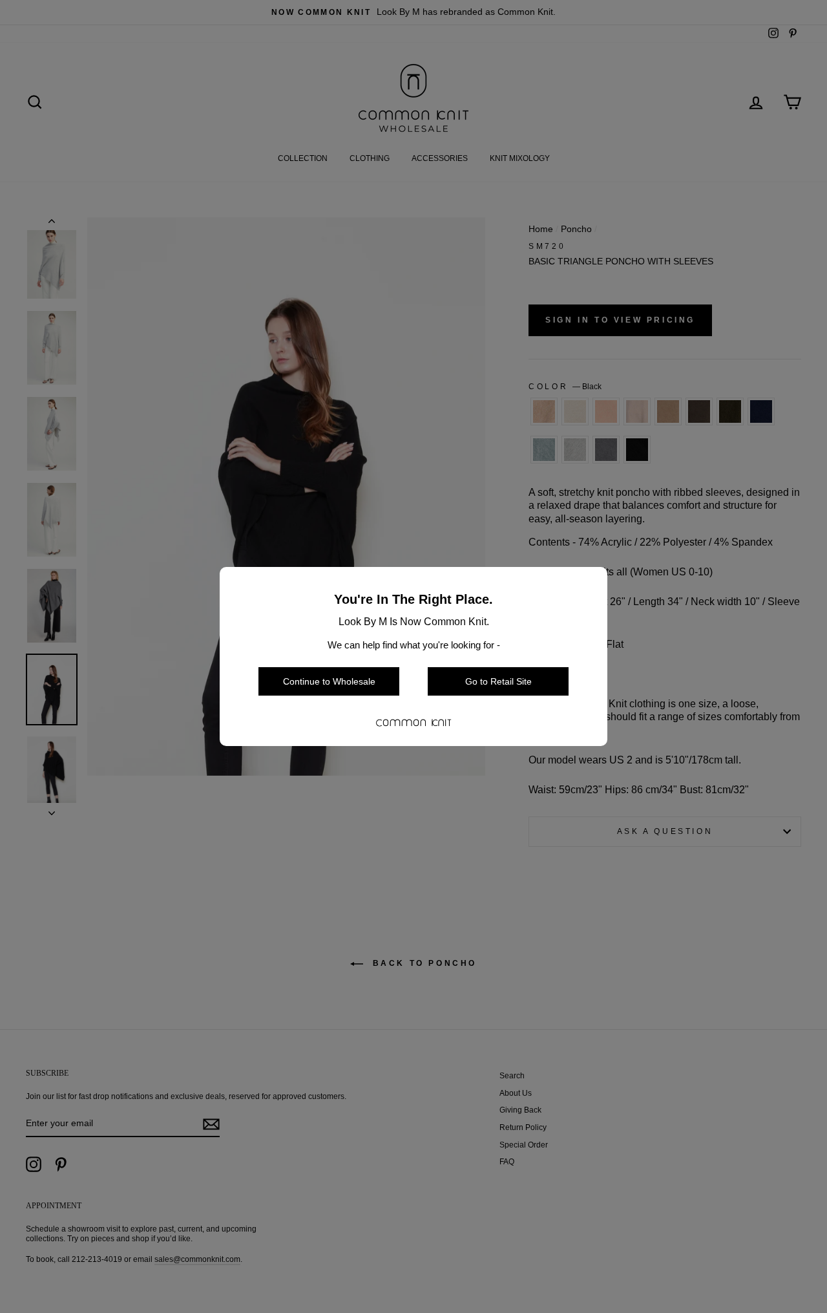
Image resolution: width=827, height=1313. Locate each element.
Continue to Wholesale (329, 681)
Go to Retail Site (498, 681)
